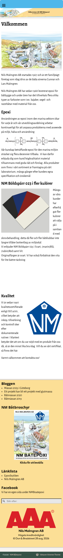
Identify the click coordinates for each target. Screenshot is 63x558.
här (15, 350)
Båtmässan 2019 (13, 398)
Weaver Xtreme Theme (50, 555)
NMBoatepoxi (36, 492)
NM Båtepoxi (16, 555)
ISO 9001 (13, 311)
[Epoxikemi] (31, 141)
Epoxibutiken (11, 475)
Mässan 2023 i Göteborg (17, 388)
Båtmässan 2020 (13, 395)
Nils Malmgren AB (14, 479)
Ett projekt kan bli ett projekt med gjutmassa (28, 391)
